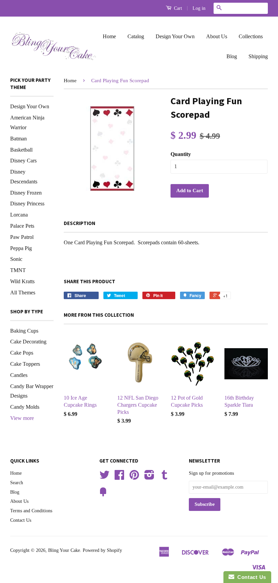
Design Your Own (175, 36)
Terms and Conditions (31, 510)
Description (79, 223)
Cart (177, 8)
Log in (199, 8)
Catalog (135, 36)
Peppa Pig (21, 248)
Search (16, 482)
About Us (216, 36)
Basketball (21, 150)
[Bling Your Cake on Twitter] (104, 477)
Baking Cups (24, 331)
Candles (18, 375)
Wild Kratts (22, 281)
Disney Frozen (26, 193)
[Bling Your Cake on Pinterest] (134, 477)
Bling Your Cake (64, 550)
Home (109, 36)
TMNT (18, 270)
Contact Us (20, 520)
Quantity (181, 154)
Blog (231, 56)
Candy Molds (24, 407)
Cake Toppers (25, 364)
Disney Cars (23, 160)
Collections (251, 36)
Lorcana (19, 215)
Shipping (258, 56)
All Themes (22, 292)
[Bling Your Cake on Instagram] (149, 477)
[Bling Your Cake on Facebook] (119, 477)
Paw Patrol (22, 237)
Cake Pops (21, 353)
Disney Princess (27, 203)
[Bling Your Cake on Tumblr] (164, 477)
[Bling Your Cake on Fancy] (103, 494)
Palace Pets (22, 226)
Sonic (16, 259)
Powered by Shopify (102, 550)
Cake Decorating (28, 341)
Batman (18, 138)
